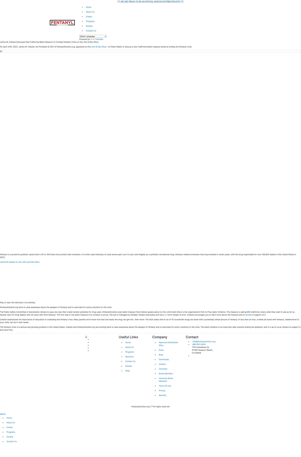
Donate (89, 26)
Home (88, 7)
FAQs (127, 371)
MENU (3, 414)
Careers (162, 364)
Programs (90, 21)
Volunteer (163, 369)
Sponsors (129, 356)
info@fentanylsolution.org (203, 341)
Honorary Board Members (166, 379)
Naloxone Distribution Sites (168, 343)
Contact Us (91, 30)
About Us (90, 12)
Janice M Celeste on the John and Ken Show (20, 262)
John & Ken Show (99, 46)
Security (162, 395)
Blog (161, 355)
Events (89, 16)
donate (248, 315)
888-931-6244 (199, 344)
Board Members (166, 373)
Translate (99, 39)
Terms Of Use (165, 386)
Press (161, 350)
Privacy (162, 390)
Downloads (164, 359)
